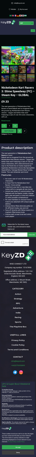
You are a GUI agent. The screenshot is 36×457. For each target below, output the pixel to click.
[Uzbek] (25, 15)
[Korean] (23, 15)
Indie (18, 313)
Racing (10, 134)
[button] (33, 429)
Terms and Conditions (18, 350)
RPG (18, 303)
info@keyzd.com (18, 361)
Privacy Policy (18, 340)
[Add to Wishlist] (19, 131)
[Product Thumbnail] (30, 50)
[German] (18, 15)
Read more (5, 121)
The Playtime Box (18, 327)
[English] (13, 15)
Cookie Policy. (21, 441)
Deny (18, 452)
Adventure (18, 308)
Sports (18, 322)
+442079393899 (18, 365)
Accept (18, 447)
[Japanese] (20, 15)
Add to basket (8, 131)
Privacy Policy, (12, 441)
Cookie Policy (18, 345)
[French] (15, 15)
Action (18, 294)
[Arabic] (10, 15)
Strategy (18, 299)
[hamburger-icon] (33, 30)
